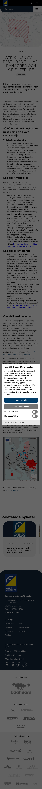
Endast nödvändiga (21, 406)
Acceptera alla (21, 400)
